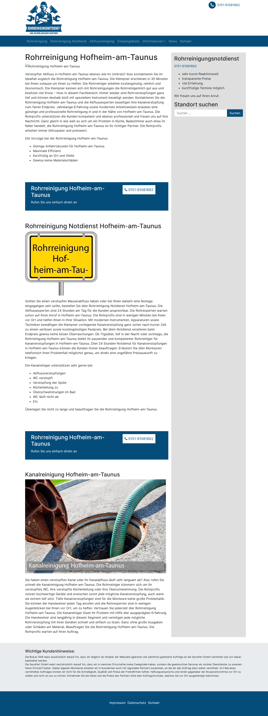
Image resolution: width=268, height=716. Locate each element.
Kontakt (185, 41)
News (173, 41)
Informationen (153, 41)
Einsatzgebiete (128, 41)
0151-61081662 (228, 5)
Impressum (117, 703)
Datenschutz (137, 703)
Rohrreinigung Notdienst (68, 41)
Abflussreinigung (102, 41)
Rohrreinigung (37, 41)
